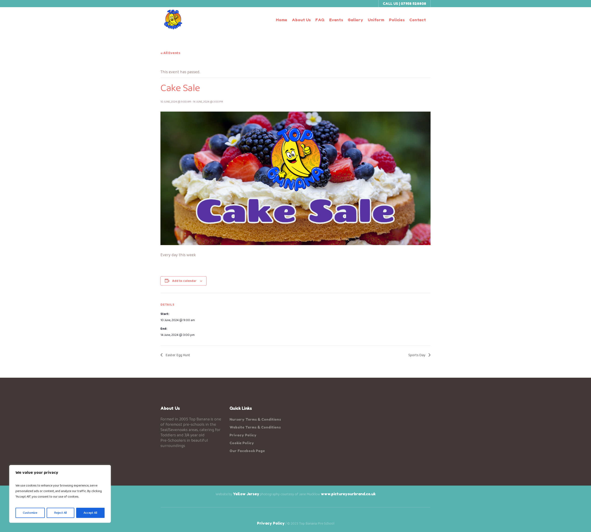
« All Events (170, 53)
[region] (60, 494)
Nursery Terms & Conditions (255, 419)
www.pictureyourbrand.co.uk (348, 494)
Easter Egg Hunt (177, 355)
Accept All (90, 512)
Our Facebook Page (247, 451)
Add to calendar (184, 280)
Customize (30, 512)
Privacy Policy (242, 435)
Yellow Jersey (246, 494)
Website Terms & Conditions (255, 427)
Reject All (60, 512)
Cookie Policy (241, 443)
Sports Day (417, 355)
